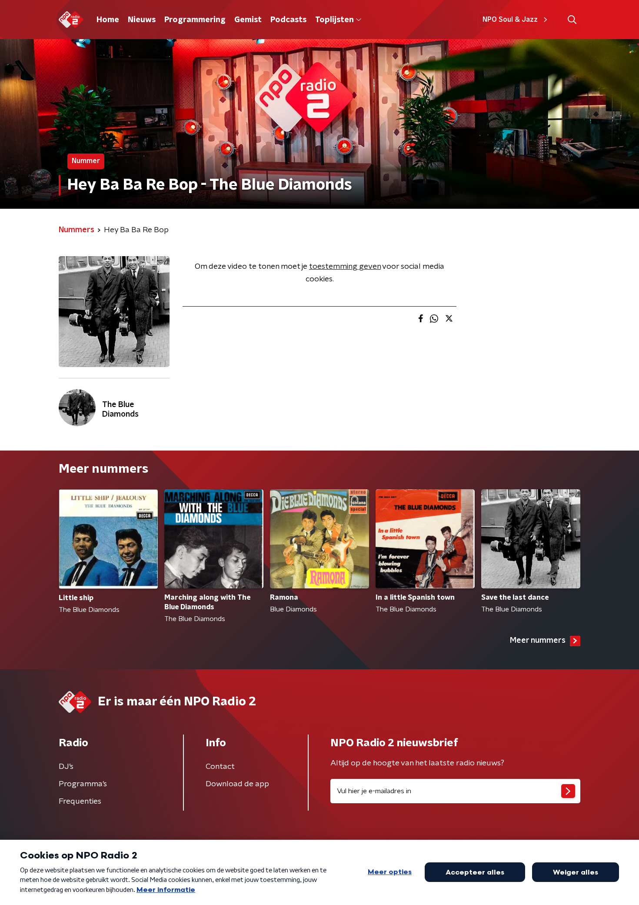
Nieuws (142, 20)
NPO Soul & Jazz (510, 19)
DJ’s (66, 767)
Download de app (237, 784)
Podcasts (288, 20)
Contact (220, 767)
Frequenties (80, 801)
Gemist (248, 20)
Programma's (83, 784)
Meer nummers (538, 641)
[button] (571, 20)
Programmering (195, 20)
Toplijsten (334, 20)
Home (108, 20)
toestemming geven (345, 266)
